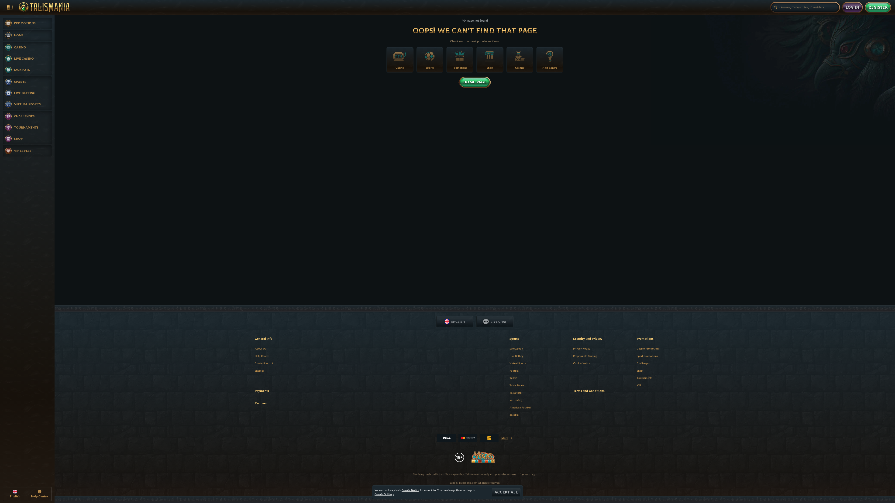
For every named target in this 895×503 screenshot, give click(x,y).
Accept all (506, 492)
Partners (261, 403)
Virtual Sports (517, 363)
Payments (262, 391)
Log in (852, 7)
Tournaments (644, 378)
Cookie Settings (384, 494)
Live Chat (499, 321)
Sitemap (259, 370)
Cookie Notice (581, 363)
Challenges (643, 363)
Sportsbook (516, 348)
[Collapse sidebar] (10, 7)
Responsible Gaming (585, 356)
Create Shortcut (264, 363)
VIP (639, 385)
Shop (640, 370)
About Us (260, 348)
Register (878, 7)
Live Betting (516, 356)
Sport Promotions (647, 356)
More (507, 439)
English (458, 321)
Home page (474, 82)
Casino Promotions (648, 348)
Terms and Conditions (589, 391)
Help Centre (262, 356)
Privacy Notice (581, 348)
